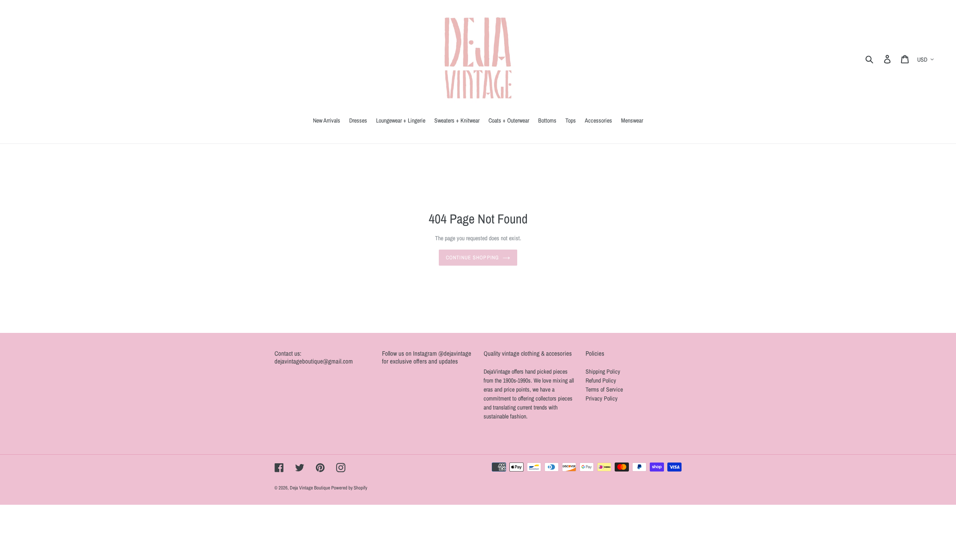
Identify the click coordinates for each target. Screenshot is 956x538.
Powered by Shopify (349, 488)
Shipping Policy (603, 371)
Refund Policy (601, 380)
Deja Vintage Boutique (310, 488)
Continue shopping (472, 257)
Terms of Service (604, 389)
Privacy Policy (602, 398)
